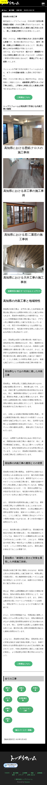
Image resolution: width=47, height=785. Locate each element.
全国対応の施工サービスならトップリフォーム (25, 291)
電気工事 (7, 689)
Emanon (27, 782)
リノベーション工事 (25, 709)
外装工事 (35, 689)
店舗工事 (7, 720)
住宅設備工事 (23, 699)
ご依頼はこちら (23, 97)
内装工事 (21, 689)
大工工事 (7, 699)
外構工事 (7, 709)
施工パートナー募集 (23, 730)
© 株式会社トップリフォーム (24, 779)
